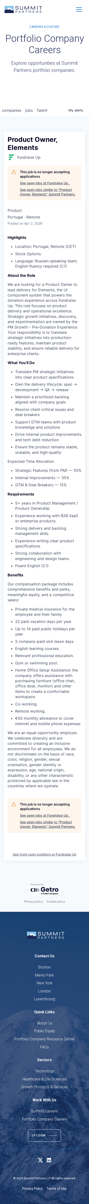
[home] (23, 9)
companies (11, 110)
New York (44, 983)
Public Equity (44, 1031)
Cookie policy (56, 901)
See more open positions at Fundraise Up (44, 854)
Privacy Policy (32, 1188)
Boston (44, 967)
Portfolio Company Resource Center (44, 1039)
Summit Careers (44, 1111)
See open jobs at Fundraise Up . (45, 183)
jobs (29, 110)
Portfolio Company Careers (44, 1119)
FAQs (44, 1047)
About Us (44, 1023)
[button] (79, 9)
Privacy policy (33, 901)
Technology (44, 1071)
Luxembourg (44, 999)
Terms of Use (57, 1188)
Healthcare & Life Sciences (44, 1079)
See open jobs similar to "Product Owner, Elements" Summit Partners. (47, 192)
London (44, 991)
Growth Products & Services (44, 1087)
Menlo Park (44, 975)
